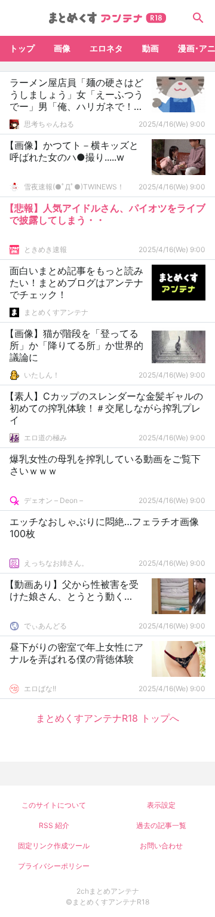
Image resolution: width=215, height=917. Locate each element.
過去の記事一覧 (161, 825)
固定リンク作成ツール (54, 845)
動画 (150, 48)
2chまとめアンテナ (107, 891)
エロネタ (106, 48)
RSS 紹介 (54, 825)
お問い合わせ (161, 845)
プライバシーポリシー (54, 865)
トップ (22, 48)
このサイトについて (54, 805)
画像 (62, 48)
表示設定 (161, 805)
